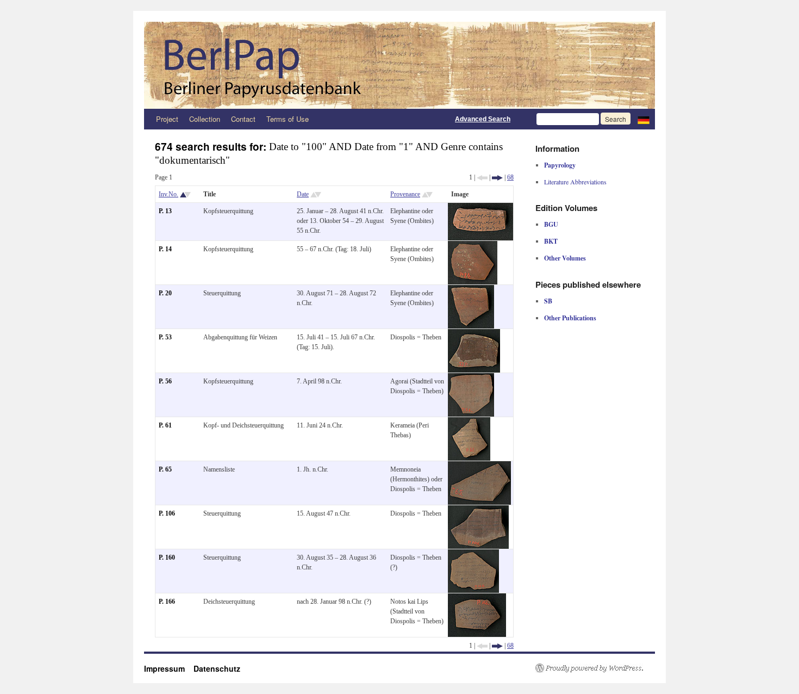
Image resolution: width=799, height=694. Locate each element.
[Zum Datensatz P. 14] (472, 246)
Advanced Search (482, 119)
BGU (551, 224)
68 (510, 177)
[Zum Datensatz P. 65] (479, 466)
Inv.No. (168, 194)
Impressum (168, 668)
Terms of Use (287, 119)
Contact (243, 119)
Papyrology (560, 165)
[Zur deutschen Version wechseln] (643, 119)
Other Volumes (565, 258)
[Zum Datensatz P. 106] (478, 510)
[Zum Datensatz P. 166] (477, 598)
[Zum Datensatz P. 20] (471, 290)
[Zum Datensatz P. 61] (469, 422)
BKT (551, 241)
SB (548, 301)
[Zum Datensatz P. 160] (473, 554)
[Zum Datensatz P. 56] (471, 378)
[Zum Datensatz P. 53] (474, 334)
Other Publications (570, 318)
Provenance (405, 194)
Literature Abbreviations (575, 181)
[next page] (497, 177)
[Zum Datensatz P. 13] (480, 208)
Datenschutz (216, 668)
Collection (204, 119)
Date (303, 194)
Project (167, 119)
